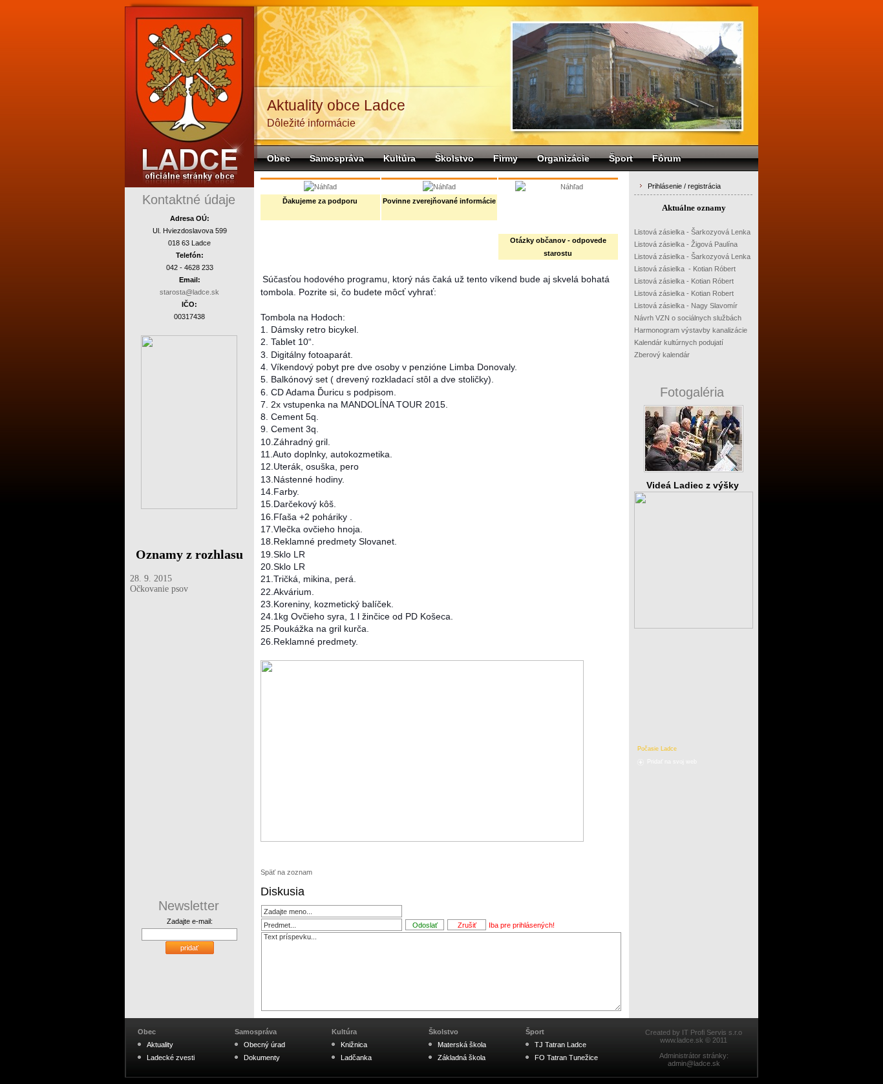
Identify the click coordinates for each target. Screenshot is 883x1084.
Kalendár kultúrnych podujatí (678, 342)
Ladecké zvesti (171, 1057)
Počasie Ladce (657, 748)
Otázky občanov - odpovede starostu (558, 246)
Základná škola (461, 1057)
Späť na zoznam (286, 872)
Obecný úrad (264, 1044)
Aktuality (160, 1044)
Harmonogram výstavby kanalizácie (690, 330)
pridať (189, 948)
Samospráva (337, 158)
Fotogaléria (692, 392)
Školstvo (454, 158)
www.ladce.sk (681, 1040)
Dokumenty (262, 1057)
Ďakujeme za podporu (319, 201)
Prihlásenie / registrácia (684, 186)
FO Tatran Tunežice (566, 1057)
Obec (278, 158)
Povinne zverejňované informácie (439, 201)
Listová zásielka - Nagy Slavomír (686, 305)
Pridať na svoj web (672, 761)
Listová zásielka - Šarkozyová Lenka (692, 232)
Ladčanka (356, 1057)
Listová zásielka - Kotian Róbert (685, 269)
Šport (621, 158)
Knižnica (354, 1044)
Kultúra (399, 158)
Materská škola (462, 1044)
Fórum (666, 158)
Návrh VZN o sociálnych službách (687, 318)
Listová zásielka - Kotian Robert (684, 293)
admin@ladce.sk (694, 1063)
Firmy (505, 158)
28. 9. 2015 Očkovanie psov (159, 584)
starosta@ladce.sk (189, 292)
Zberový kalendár (662, 355)
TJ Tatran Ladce (560, 1044)
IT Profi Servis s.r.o (712, 1032)
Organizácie (563, 158)
